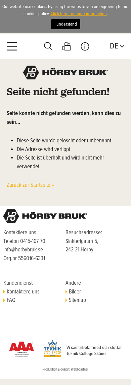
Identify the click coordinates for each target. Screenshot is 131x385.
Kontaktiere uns (23, 292)
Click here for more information (79, 14)
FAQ (11, 300)
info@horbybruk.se (23, 250)
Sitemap (77, 300)
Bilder (75, 292)
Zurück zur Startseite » (30, 185)
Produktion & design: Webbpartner (65, 369)
